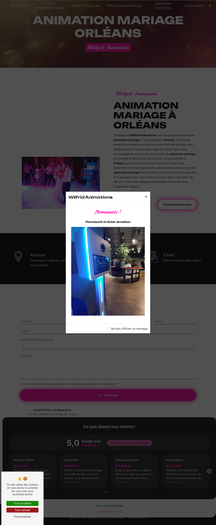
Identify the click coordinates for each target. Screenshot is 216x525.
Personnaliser (22, 516)
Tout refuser (22, 510)
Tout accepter (22, 503)
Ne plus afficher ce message (129, 328)
